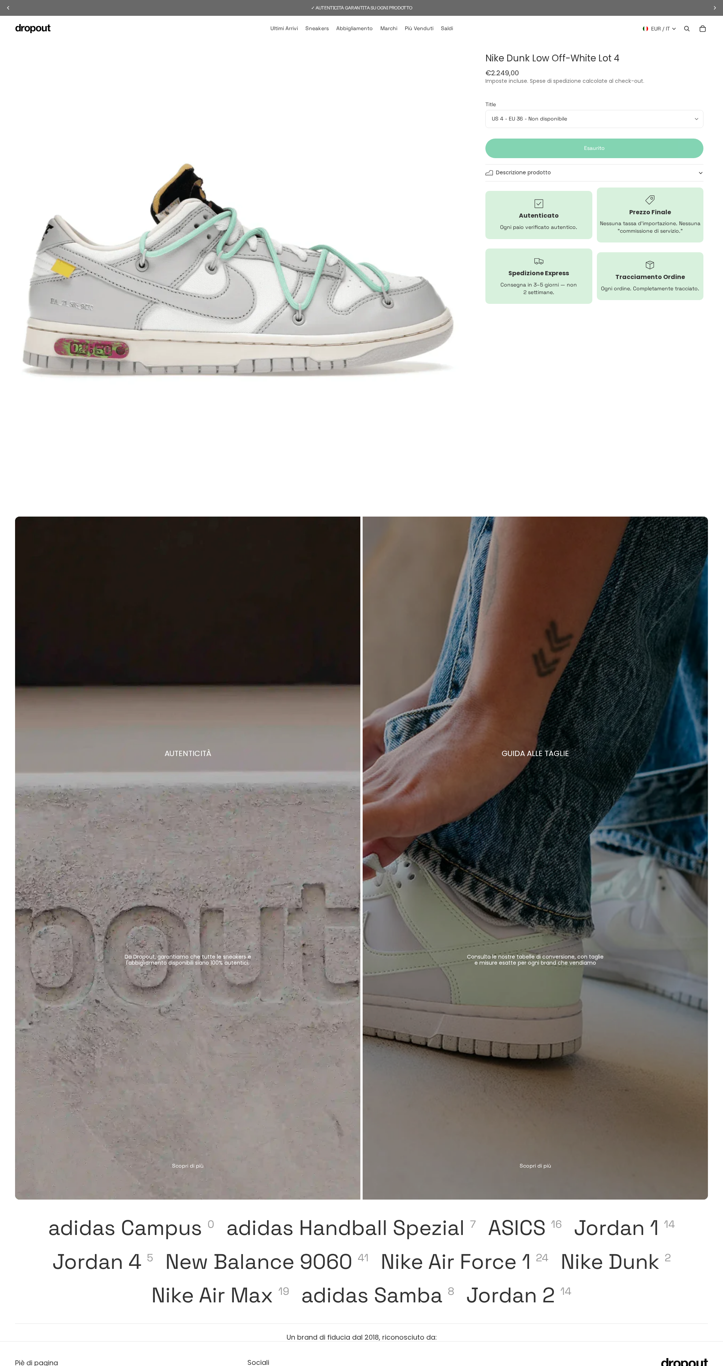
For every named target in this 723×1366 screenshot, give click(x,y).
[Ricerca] (687, 28)
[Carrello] (702, 28)
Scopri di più (188, 1165)
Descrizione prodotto (523, 172)
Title (490, 104)
